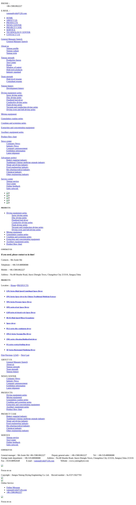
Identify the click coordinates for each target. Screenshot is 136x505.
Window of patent (13, 67)
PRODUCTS (12, 23)
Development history (15, 88)
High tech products (14, 70)
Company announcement (16, 148)
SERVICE (10, 30)
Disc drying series (13, 97)
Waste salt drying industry (17, 165)
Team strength (7, 76)
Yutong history (7, 86)
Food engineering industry (17, 167)
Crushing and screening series (13, 123)
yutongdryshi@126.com (16, 13)
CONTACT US (13, 34)
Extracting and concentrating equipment (17, 128)
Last (27, 355)
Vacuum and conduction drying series (22, 107)
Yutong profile (12, 48)
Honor (9, 65)
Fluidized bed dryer (14, 100)
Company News (13, 143)
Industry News (12, 146)
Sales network (12, 188)
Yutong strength (7, 58)
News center (6, 141)
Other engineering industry (17, 174)
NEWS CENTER (14, 25)
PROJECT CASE (14, 27)
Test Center (11, 62)
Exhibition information (15, 151)
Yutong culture (12, 51)
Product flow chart (9, 137)
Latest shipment (13, 153)
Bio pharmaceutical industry (18, 170)
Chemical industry (14, 172)
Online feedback (13, 186)
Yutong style (11, 53)
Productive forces (13, 60)
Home (13, 285)
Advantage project (8, 158)
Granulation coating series (12, 118)
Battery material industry (16, 160)
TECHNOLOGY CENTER (18, 32)
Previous (9, 355)
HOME (9, 18)
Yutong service (12, 181)
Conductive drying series (16, 102)
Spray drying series (14, 95)
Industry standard (13, 72)
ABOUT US (11, 20)
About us (5, 46)
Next (23, 355)
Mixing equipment (8, 114)
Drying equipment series (11, 93)
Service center (7, 179)
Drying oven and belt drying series (20, 109)
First (3, 355)
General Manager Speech (11, 39)
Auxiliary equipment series (12, 132)
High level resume (14, 79)
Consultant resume (14, 81)
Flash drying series (14, 105)
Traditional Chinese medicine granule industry (25, 162)
